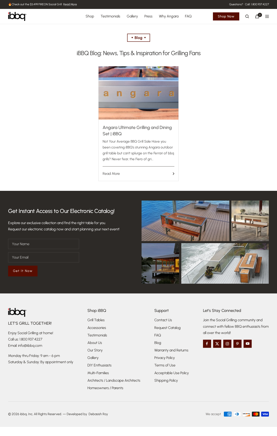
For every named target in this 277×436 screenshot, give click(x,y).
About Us (94, 342)
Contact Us (163, 320)
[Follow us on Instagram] (227, 344)
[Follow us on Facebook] (207, 344)
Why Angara (168, 16)
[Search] (247, 16)
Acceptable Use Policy (171, 373)
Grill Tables (96, 320)
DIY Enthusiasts (99, 365)
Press (148, 16)
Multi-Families (98, 373)
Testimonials (110, 16)
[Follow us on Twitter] (217, 344)
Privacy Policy (164, 357)
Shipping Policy (166, 380)
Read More (70, 4)
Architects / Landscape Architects (113, 380)
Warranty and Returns (171, 350)
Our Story (95, 350)
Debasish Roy (98, 414)
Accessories (96, 327)
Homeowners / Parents (105, 388)
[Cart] (257, 16)
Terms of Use (164, 365)
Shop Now (226, 16)
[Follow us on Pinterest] (237, 344)
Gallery (132, 16)
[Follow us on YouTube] (248, 344)
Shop (90, 16)
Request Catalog (167, 327)
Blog (157, 342)
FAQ (188, 16)
